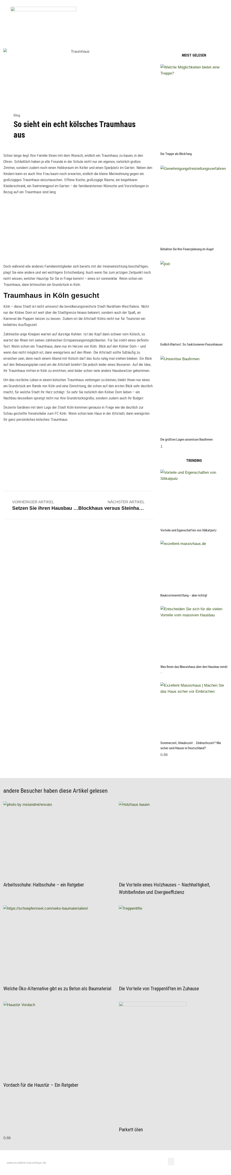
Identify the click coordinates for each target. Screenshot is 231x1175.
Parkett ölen (131, 1129)
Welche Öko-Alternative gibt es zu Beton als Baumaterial (57, 988)
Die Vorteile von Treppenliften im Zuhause (159, 988)
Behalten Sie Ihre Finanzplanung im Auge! (187, 249)
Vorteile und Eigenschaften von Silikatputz (188, 530)
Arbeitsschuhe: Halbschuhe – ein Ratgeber (43, 885)
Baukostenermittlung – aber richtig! (183, 595)
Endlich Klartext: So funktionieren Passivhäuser (191, 344)
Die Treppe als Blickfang (176, 154)
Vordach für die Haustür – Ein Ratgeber (41, 1085)
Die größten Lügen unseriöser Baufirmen (186, 439)
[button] (88, 33)
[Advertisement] (78, 230)
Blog (17, 115)
